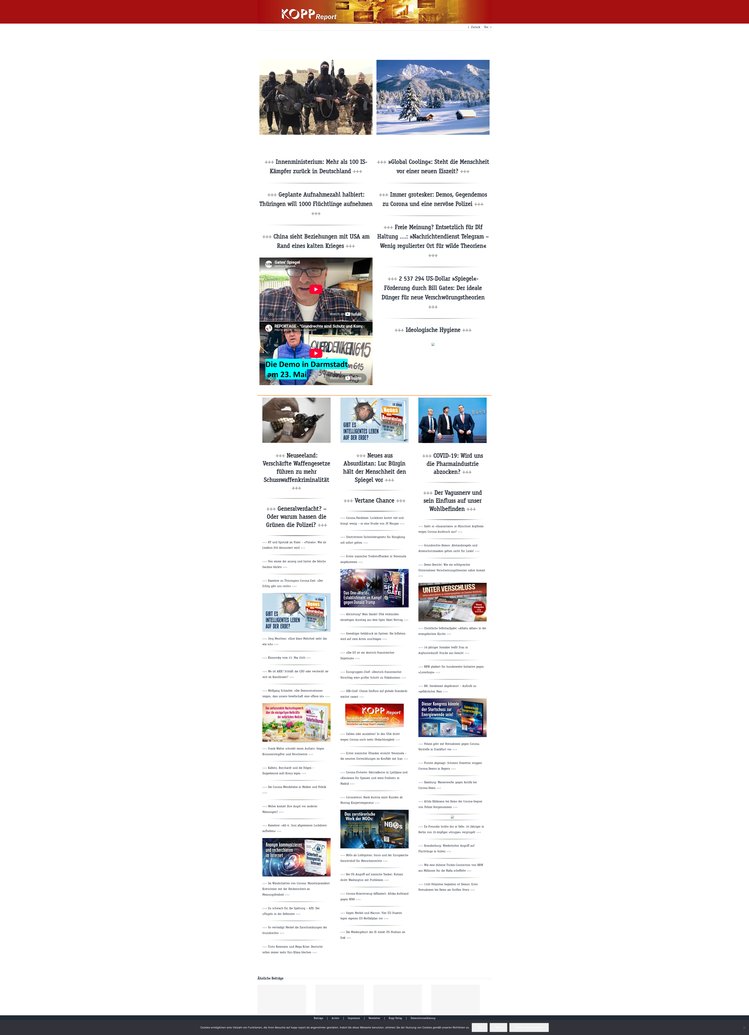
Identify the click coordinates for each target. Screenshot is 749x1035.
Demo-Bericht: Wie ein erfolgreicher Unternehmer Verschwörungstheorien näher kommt (451, 570)
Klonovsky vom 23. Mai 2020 (289, 657)
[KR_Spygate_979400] (374, 570)
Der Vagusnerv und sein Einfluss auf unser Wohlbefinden (452, 501)
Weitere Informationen (529, 1027)
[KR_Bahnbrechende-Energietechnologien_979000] (452, 700)
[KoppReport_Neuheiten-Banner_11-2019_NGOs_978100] (374, 811)
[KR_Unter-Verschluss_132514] (452, 584)
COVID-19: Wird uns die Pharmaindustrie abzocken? (455, 464)
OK (480, 1027)
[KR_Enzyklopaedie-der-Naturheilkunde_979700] (296, 704)
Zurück (475, 27)
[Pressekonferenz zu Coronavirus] (452, 399)
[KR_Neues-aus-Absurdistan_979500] (296, 594)
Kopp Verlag (395, 1018)
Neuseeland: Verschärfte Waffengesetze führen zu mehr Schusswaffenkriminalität (296, 472)
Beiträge (318, 1018)
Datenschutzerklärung (423, 1018)
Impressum (354, 1018)
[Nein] (744, 1028)
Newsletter (374, 1018)
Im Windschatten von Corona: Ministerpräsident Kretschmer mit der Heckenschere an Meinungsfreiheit (296, 888)
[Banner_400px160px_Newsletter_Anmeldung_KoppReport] (374, 705)
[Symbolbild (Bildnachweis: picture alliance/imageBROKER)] (296, 399)
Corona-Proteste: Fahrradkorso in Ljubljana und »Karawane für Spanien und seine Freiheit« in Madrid (373, 777)
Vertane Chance (379, 500)
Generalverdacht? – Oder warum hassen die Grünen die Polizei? (296, 517)
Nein (498, 1027)
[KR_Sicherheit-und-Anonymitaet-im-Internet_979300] (296, 839)
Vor (486, 27)
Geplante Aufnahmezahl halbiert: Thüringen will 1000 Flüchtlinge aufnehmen (316, 204)
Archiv (335, 1018)
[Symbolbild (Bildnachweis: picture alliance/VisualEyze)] (433, 61)
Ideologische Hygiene (438, 330)
